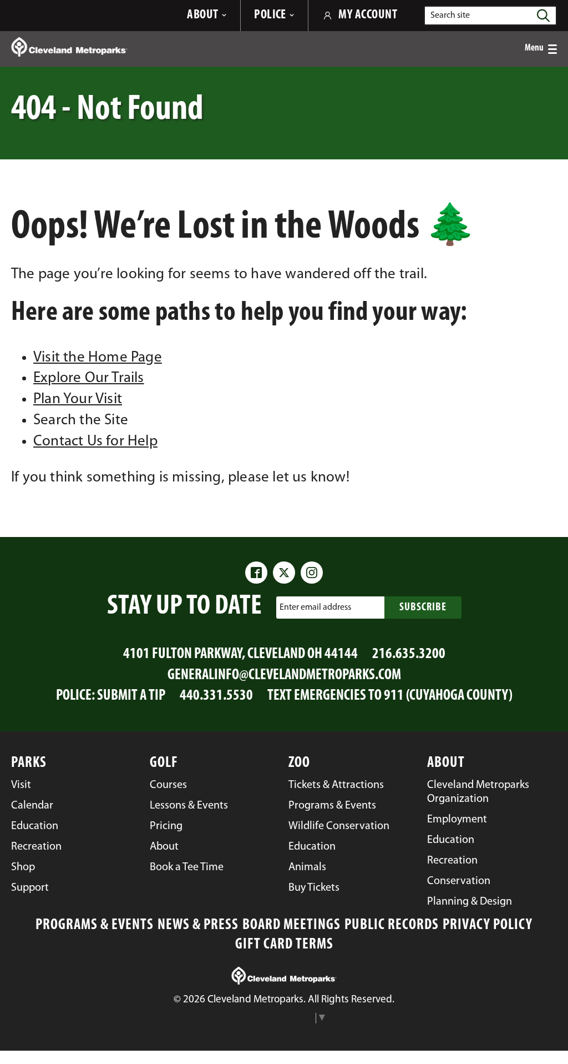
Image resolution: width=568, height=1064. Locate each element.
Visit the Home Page (97, 357)
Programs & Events (95, 925)
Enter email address (315, 607)
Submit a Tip (131, 696)
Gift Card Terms (284, 944)
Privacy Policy (487, 925)
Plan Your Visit (77, 399)
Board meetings (291, 925)
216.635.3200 (408, 654)
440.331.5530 (216, 696)
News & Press (198, 925)
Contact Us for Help (95, 441)
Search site (450, 15)
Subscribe (423, 607)
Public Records (391, 925)
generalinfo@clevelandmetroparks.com (284, 675)
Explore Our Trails (88, 378)
